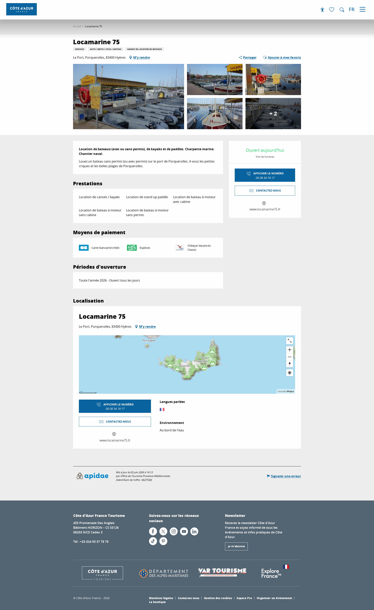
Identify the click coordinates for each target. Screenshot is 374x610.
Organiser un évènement (274, 598)
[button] (342, 10)
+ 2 (273, 113)
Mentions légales (161, 598)
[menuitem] (21, 9)
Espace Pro (244, 598)
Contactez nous (188, 598)
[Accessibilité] (322, 9)
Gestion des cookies (218, 598)
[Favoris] (332, 10)
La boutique (157, 602)
